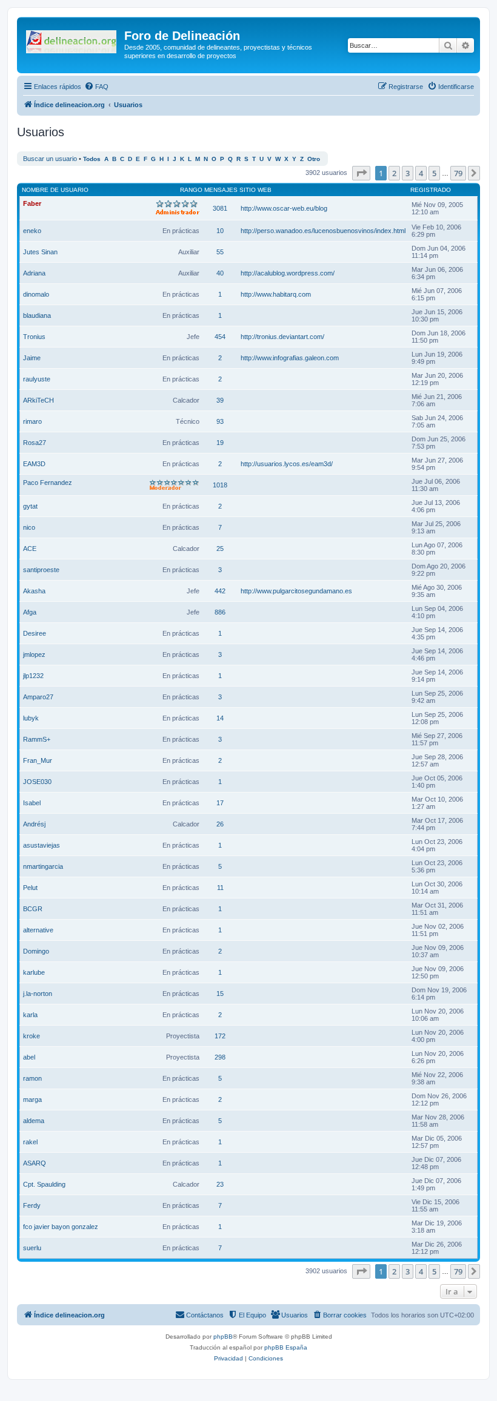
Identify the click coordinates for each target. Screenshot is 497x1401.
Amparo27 (38, 696)
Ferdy (32, 1205)
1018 (220, 485)
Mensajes (221, 189)
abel (29, 1057)
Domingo (36, 951)
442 (220, 591)
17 (220, 802)
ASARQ (34, 1163)
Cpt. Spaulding (44, 1184)
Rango (191, 189)
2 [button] (394, 173)
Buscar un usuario (50, 158)
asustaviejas (41, 845)
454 (220, 336)
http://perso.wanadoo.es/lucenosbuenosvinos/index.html (323, 230)
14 (220, 718)
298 (220, 1057)
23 (220, 1184)
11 (220, 887)
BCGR (32, 908)
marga (32, 1099)
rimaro (32, 421)
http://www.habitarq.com (276, 294)
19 (220, 442)
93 (220, 421)
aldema (33, 1120)
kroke (31, 1036)
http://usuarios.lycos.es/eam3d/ (287, 463)
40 (220, 273)
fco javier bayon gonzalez (60, 1226)
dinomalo (36, 294)
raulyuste (36, 379)
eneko (32, 230)
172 (220, 1036)
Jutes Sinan (40, 251)
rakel (30, 1142)
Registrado (430, 189)
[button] (361, 173)
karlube (34, 972)
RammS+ (36, 739)
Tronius (34, 336)
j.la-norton (37, 993)
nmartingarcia (43, 866)
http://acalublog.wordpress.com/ (288, 273)
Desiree (34, 633)
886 (220, 612)
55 (220, 251)
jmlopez (34, 654)
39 (220, 400)
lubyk (31, 718)
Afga (29, 612)
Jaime (32, 357)
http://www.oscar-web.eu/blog (284, 208)
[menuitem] (96, 86)
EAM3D (34, 463)
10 (220, 230)
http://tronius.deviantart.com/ (282, 336)
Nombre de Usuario (55, 189)
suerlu (32, 1247)
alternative (38, 930)
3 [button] (407, 173)
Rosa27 (34, 442)
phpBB (223, 1336)
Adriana (34, 273)
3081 (220, 208)
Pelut (30, 887)
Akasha (34, 591)
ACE (29, 548)
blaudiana (37, 315)
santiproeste (41, 569)
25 (220, 548)
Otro (313, 159)
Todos (92, 159)
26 (220, 824)
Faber (32, 203)
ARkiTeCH (38, 400)
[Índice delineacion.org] (72, 39)
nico (29, 527)
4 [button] (421, 173)
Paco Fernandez (47, 482)
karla (30, 1014)
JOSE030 (37, 781)
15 (220, 993)
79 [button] (458, 173)
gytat (30, 506)
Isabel (32, 802)
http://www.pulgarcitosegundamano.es (296, 591)
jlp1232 (33, 675)
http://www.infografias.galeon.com (290, 357)
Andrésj (34, 824)
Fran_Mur (37, 760)
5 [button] (434, 173)
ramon (32, 1078)
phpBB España (285, 1347)
